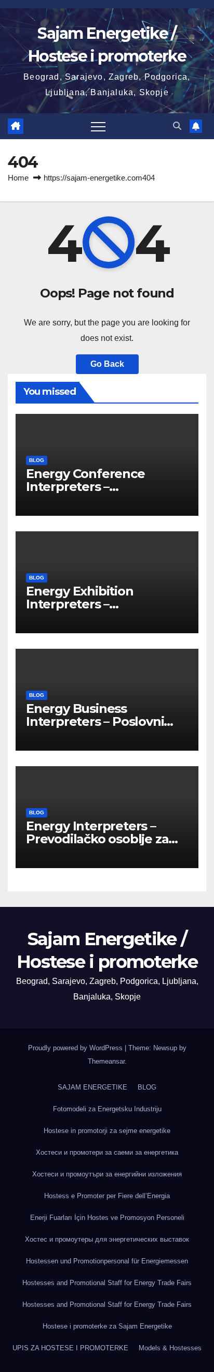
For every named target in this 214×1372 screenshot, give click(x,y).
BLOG (36, 460)
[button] (177, 126)
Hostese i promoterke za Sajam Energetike (107, 1326)
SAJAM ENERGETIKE (92, 1087)
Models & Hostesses (170, 1348)
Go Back (107, 364)
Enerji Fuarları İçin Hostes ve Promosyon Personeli (107, 1217)
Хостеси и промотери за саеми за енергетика (107, 1152)
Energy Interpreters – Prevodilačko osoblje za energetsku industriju (97, 838)
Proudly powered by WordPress (76, 1048)
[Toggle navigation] (98, 126)
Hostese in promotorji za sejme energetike (107, 1131)
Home (18, 177)
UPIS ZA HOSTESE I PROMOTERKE (70, 1348)
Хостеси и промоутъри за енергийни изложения (107, 1174)
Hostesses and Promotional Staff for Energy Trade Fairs (107, 1283)
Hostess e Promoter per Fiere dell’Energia (107, 1196)
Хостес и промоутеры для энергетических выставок (107, 1239)
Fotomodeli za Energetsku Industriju (107, 1109)
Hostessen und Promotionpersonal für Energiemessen (107, 1261)
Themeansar (106, 1061)
